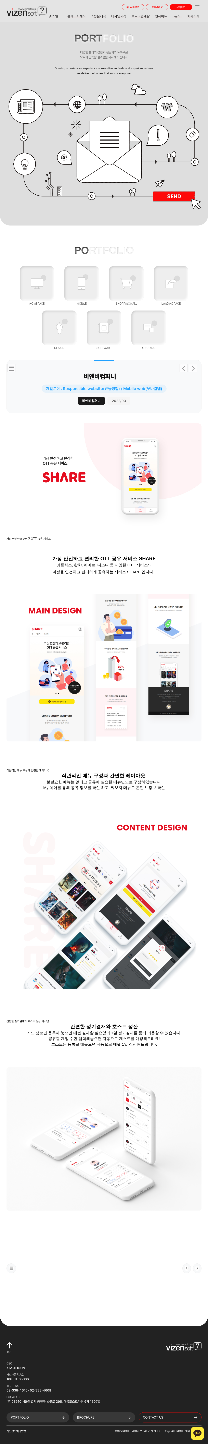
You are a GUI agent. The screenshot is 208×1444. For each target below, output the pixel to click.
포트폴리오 (157, 7)
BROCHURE (85, 1417)
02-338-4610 (16, 1390)
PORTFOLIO (20, 1417)
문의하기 (181, 7)
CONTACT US (153, 1417)
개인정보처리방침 (16, 1431)
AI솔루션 (134, 7)
